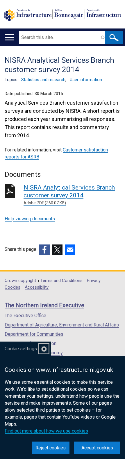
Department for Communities (34, 334)
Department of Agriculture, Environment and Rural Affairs (62, 325)
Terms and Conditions (61, 280)
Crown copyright (20, 280)
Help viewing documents (30, 219)
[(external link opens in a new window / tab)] (44, 249)
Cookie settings (21, 348)
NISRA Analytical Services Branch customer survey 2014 (69, 194)
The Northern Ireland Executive (44, 305)
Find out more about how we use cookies (46, 431)
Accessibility (37, 287)
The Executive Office (25, 315)
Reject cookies (50, 448)
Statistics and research (43, 79)
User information (86, 79)
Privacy (94, 280)
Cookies (12, 287)
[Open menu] (9, 37)
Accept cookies (97, 448)
